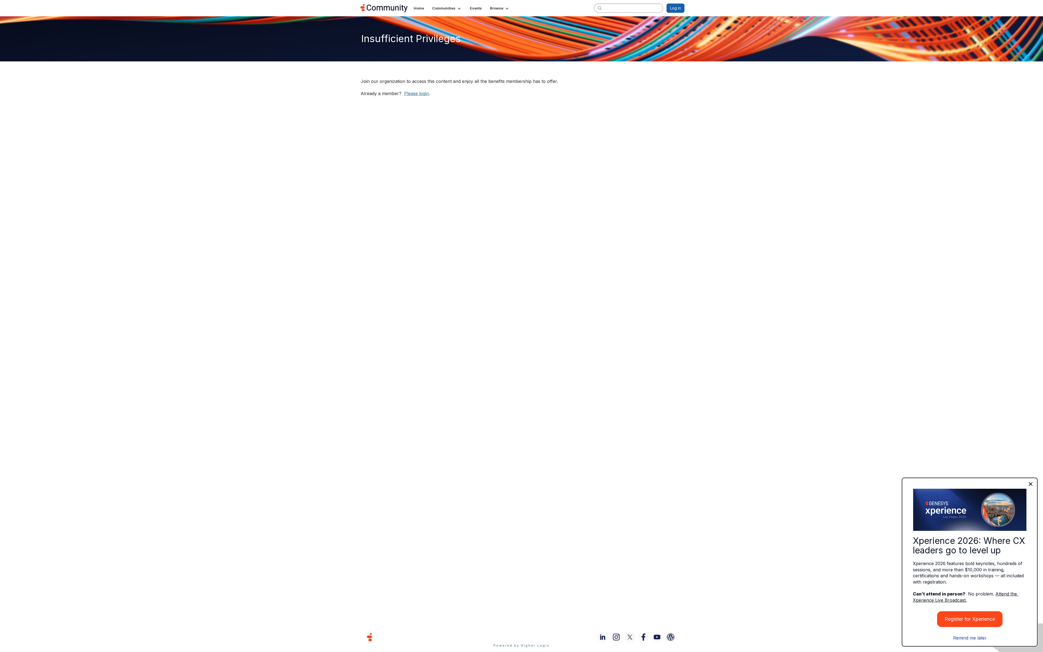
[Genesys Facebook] (643, 637)
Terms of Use (502, 637)
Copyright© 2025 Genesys (406, 637)
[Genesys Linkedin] (602, 637)
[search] (599, 8)
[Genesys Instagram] (616, 637)
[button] (447, 8)
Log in (675, 8)
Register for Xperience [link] (970, 619)
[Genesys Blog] (670, 637)
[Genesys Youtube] (657, 637)
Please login (416, 93)
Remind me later (970, 638)
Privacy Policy (539, 637)
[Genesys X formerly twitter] (629, 637)
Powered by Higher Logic (522, 645)
